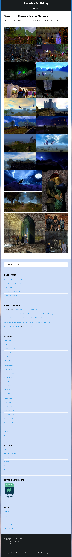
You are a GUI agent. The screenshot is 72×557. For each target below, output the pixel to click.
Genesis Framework (31, 553)
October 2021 (8, 418)
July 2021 (7, 427)
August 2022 (8, 377)
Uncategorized (8, 470)
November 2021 (9, 414)
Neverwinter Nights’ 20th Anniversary (26, 309)
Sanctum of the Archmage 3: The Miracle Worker (19, 322)
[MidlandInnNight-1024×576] (52, 125)
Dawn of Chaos (9, 457)
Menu (37, 8)
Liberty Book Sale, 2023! (11, 295)
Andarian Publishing (36, 3)
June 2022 (7, 385)
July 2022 (7, 381)
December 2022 (9, 369)
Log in (6, 516)
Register (6, 511)
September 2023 (9, 348)
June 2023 (7, 352)
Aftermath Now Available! (12, 326)
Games (6, 461)
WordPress (41, 553)
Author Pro (19, 553)
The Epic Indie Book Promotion (13, 283)
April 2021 (7, 435)
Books (6, 449)
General (6, 466)
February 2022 (8, 402)
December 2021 (9, 410)
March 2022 (8, 398)
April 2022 (7, 394)
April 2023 (7, 356)
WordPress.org (9, 528)
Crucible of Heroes (10, 453)
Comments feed (9, 524)
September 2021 (9, 423)
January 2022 (8, 406)
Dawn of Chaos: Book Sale (12, 291)
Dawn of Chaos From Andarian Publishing (40, 314)
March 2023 (8, 361)
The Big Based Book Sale (11, 287)
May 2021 (7, 431)
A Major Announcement (43, 322)
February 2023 (8, 365)
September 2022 (9, 373)
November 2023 (9, 344)
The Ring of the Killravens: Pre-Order (15, 314)
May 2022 (7, 390)
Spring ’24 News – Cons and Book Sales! (16, 279)
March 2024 (8, 340)
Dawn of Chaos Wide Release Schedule (42, 318)
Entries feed (8, 520)
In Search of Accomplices (29, 326)
